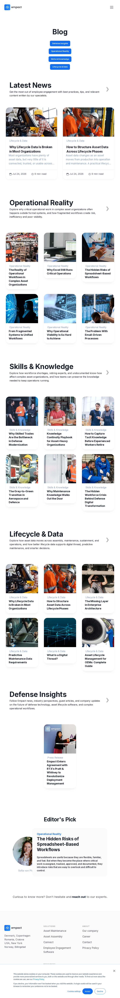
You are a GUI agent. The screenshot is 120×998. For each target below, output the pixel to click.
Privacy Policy (38, 979)
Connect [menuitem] (48, 942)
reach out (79, 897)
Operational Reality (60, 51)
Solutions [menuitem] (49, 926)
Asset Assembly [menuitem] (52, 936)
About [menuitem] (86, 926)
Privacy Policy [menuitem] (90, 947)
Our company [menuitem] (90, 930)
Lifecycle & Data (60, 67)
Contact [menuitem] (87, 942)
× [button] (114, 970)
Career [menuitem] (86, 936)
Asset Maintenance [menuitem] (54, 930)
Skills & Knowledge (60, 59)
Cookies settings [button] (74, 991)
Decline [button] (100, 991)
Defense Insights (60, 43)
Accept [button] (87, 991)
